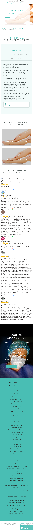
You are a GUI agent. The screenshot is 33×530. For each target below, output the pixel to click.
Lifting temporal (16, 454)
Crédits (12, 524)
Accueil (4, 28)
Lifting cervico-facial (16, 449)
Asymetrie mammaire (16, 478)
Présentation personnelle (16, 386)
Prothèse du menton (16, 427)
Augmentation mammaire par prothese (16, 485)
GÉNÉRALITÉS (16, 50)
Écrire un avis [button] (5, 188)
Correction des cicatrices (16, 502)
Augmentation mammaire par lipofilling (16, 490)
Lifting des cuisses (16, 404)
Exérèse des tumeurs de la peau (16, 500)
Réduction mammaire (16, 480)
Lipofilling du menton (16, 425)
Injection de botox (16, 516)
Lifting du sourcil (16, 446)
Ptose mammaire (16, 483)
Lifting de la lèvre (16, 444)
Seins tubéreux (16, 476)
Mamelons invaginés (16, 473)
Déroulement (16, 58)
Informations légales (6, 523)
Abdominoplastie (16, 409)
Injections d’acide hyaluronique (16, 514)
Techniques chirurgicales (16, 54)
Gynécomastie (17, 487)
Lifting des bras (16, 406)
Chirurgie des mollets (16, 399)
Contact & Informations (16, 388)
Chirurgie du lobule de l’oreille (16, 432)
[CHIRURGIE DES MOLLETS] (16, 146)
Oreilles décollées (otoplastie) (16, 435)
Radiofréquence (16, 509)
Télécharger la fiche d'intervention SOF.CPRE (16, 104)
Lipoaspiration (16, 397)
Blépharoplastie (16, 439)
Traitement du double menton (16, 430)
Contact (11, 366)
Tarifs (22, 366)
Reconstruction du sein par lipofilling (16, 468)
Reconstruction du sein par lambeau (16, 466)
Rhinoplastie (16, 437)
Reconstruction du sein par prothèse (16, 471)
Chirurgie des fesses (16, 401)
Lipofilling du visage (16, 442)
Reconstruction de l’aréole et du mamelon (17, 464)
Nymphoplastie (16, 415)
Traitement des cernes (16, 451)
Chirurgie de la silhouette (16, 28)
